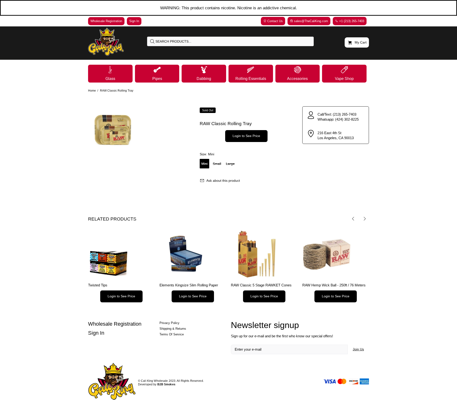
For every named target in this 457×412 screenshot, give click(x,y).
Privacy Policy (169, 323)
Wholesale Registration (114, 324)
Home (92, 90)
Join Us (358, 349)
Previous (353, 218)
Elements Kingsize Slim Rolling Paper (188, 285)
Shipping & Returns (172, 328)
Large (230, 164)
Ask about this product (223, 180)
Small (217, 164)
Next (364, 218)
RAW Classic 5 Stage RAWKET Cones (261, 285)
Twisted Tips (97, 285)
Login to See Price (246, 136)
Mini (204, 164)
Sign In (96, 333)
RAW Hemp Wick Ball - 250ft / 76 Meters (334, 285)
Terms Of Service (171, 334)
